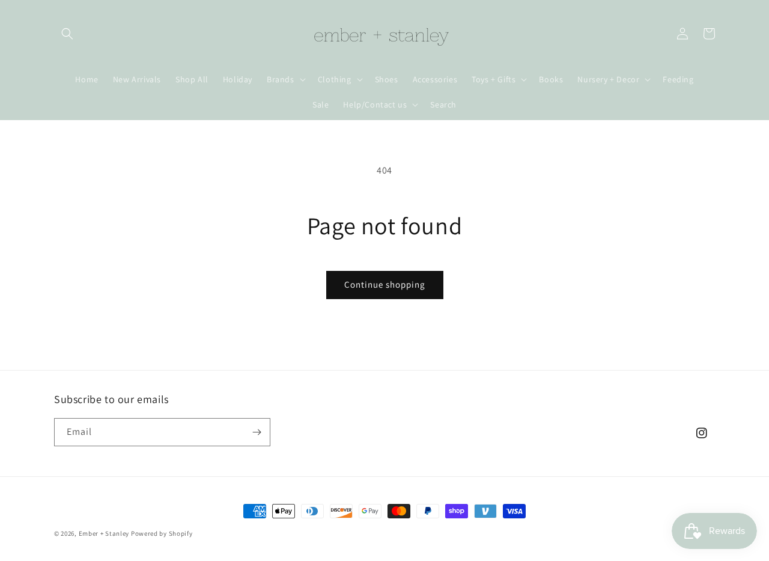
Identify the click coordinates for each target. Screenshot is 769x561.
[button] (67, 33)
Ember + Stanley (104, 533)
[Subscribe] (256, 432)
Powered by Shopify (162, 533)
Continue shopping (384, 284)
